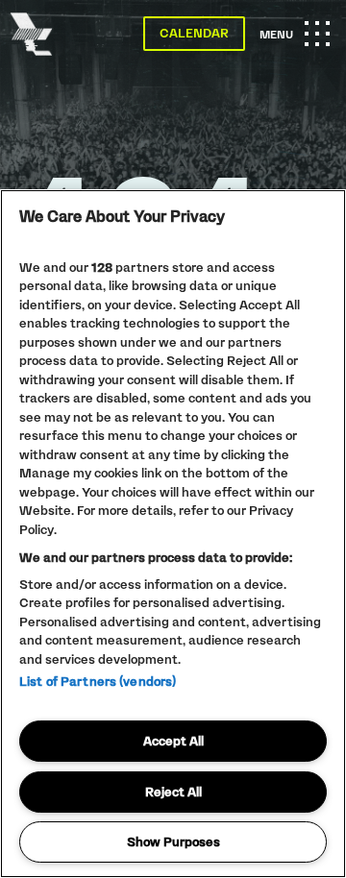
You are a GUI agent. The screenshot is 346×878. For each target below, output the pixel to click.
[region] (173, 533)
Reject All (173, 791)
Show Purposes (173, 841)
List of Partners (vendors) (97, 681)
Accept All (173, 740)
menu (294, 42)
